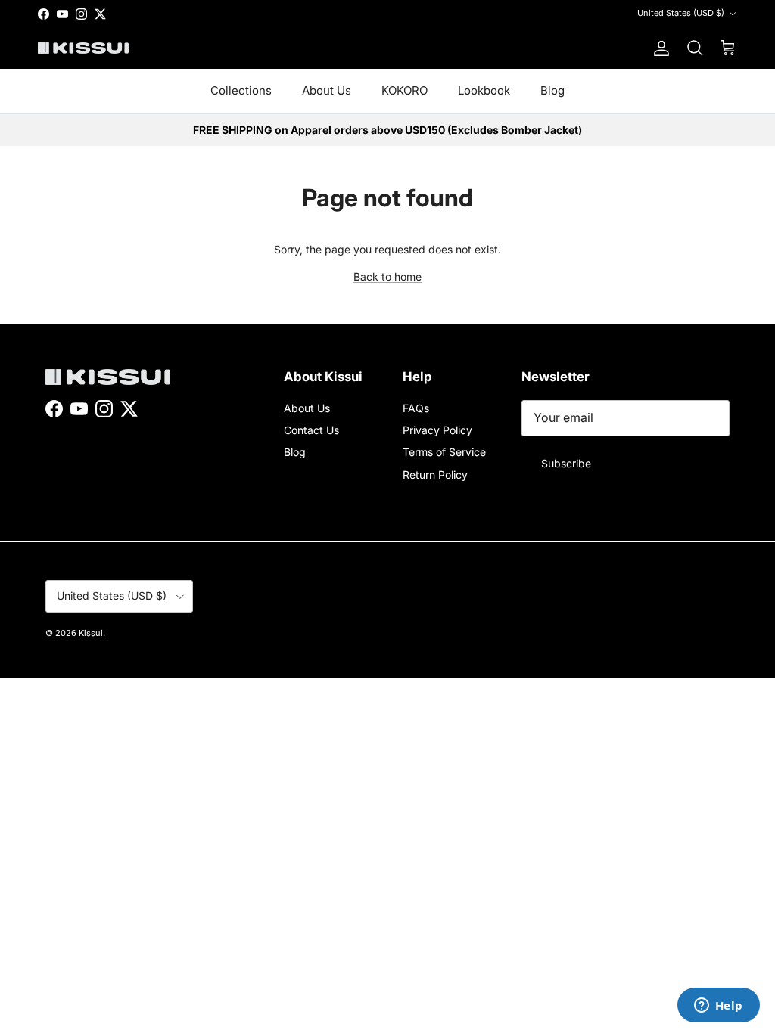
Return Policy (435, 474)
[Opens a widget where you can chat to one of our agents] (718, 1006)
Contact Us (311, 429)
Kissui (91, 633)
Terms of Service (444, 451)
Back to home (387, 276)
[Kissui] (83, 48)
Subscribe (566, 463)
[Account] (658, 48)
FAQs (416, 408)
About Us (326, 90)
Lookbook (484, 90)
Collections (241, 90)
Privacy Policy (437, 429)
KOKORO (404, 90)
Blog (552, 90)
